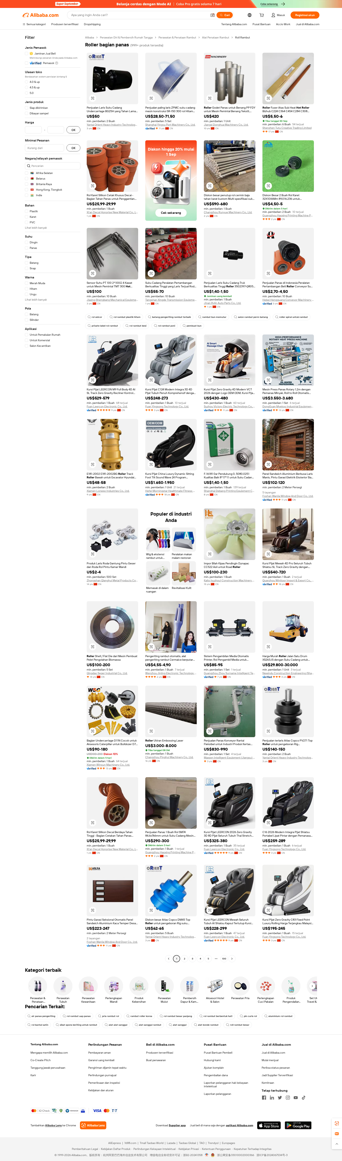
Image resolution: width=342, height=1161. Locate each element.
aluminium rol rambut (280, 1016)
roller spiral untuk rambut (293, 317)
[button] (212, 15)
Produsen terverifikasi (159, 1052)
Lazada (171, 1143)
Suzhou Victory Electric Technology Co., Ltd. (229, 406)
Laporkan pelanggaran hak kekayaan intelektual (226, 1084)
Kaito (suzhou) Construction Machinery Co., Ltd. (229, 580)
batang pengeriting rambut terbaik (171, 317)
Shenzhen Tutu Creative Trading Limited (287, 127)
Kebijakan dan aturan (101, 1090)
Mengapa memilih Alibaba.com (49, 1052)
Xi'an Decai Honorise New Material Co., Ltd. (112, 212)
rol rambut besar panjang (178, 1016)
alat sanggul (179, 1024)
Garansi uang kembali (101, 1060)
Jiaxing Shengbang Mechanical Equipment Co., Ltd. (112, 299)
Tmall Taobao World (151, 1143)
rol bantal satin (39, 1024)
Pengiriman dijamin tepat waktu (107, 1067)
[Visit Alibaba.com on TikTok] (303, 1097)
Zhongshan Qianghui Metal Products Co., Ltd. (112, 580)
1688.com (130, 1143)
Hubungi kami (212, 1060)
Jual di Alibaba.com (273, 1052)
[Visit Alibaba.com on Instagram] (287, 1097)
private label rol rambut (105, 325)
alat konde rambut (208, 1024)
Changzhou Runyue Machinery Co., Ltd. (228, 212)
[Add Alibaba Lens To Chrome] (93, 1125)
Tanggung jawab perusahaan (47, 1067)
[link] (337, 1123)
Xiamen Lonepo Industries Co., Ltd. (108, 490)
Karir (33, 1075)
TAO (201, 1143)
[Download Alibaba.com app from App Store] (269, 1125)
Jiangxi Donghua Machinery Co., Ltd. (226, 124)
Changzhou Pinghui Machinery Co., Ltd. (169, 757)
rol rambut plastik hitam (127, 317)
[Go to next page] (232, 958)
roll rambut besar (239, 1024)
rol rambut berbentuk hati (217, 1016)
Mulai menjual (270, 1060)
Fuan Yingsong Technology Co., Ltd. (167, 406)
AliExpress (114, 1143)
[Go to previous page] (168, 958)
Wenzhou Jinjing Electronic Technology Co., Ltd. (171, 673)
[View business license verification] (207, 1155)
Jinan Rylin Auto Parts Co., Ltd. (222, 303)
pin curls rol (250, 1016)
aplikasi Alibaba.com (239, 1125)
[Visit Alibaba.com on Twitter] (279, 1097)
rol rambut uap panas (79, 1016)
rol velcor (97, 317)
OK (73, 130)
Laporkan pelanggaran (217, 1093)
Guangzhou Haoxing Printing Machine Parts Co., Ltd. (288, 215)
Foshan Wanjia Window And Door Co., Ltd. (287, 496)
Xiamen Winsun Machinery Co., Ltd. (108, 764)
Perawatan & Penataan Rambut (177, 37)
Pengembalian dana (216, 1075)
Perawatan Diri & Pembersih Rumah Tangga (126, 37)
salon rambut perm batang (253, 317)
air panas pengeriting (43, 1016)
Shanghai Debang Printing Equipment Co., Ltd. (229, 490)
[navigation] (52, 498)
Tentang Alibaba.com (44, 1044)
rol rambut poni (166, 325)
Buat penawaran (156, 1060)
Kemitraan (268, 1082)
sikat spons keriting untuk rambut (78, 1024)
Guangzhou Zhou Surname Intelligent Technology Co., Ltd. (229, 673)
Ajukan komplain (214, 1067)
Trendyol (213, 1143)
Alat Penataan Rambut (215, 37)
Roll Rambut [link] (242, 37)
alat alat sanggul (118, 1024)
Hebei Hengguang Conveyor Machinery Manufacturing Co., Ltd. (288, 299)
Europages (228, 1143)
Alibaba (89, 37)
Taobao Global (187, 1143)
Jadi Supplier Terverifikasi (277, 1075)
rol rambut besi (137, 325)
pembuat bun (194, 325)
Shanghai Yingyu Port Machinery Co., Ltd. (170, 124)
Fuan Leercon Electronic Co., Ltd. (107, 406)
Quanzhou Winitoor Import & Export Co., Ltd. (288, 580)
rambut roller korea (141, 1016)
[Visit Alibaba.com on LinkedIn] (272, 1097)
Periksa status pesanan (276, 1067)
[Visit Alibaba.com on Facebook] (264, 1097)
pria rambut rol (110, 1016)
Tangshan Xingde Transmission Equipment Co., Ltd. (171, 299)
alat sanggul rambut (150, 1024)
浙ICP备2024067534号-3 (272, 1155)
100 (224, 958)
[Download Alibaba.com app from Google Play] (298, 1125)
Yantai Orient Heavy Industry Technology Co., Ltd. (112, 124)
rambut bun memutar (214, 317)
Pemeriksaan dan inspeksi (104, 1082)
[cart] (262, 15)
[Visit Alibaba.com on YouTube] (295, 1097)
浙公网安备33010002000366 (235, 1155)
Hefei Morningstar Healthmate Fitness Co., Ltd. (171, 490)
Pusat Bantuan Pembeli (218, 1052)
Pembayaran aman (99, 1052)
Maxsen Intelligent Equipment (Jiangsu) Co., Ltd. (229, 757)
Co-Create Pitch (40, 1060)
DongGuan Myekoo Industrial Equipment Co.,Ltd (288, 406)
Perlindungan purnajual (102, 1075)
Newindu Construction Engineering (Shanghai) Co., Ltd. (288, 673)
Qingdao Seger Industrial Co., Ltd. (107, 673)
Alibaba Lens (53, 1125)
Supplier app (177, 1125)
